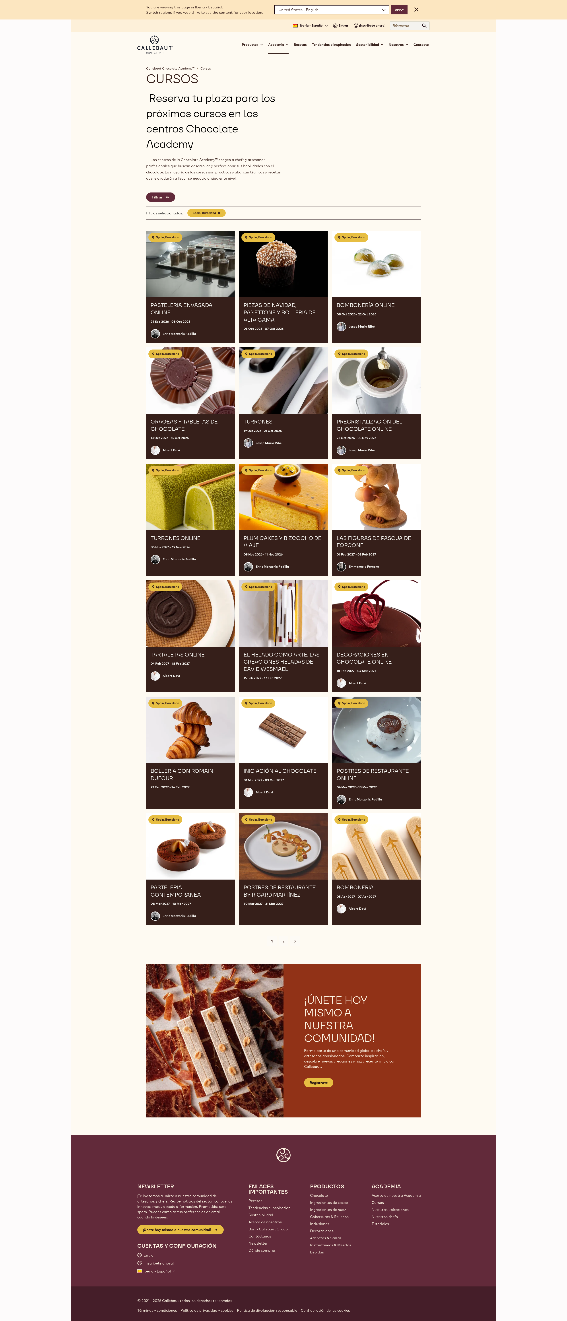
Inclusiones (319, 1224)
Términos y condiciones (157, 1310)
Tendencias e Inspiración (270, 1208)
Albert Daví (171, 450)
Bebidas (317, 1252)
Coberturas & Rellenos (329, 1216)
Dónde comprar (262, 1250)
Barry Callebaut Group (268, 1229)
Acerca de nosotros (265, 1222)
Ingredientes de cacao (329, 1202)
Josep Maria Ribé (362, 326)
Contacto (421, 45)
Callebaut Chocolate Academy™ (170, 68)
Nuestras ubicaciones (390, 1209)
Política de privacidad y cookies (207, 1310)
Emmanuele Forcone (364, 567)
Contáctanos (260, 1236)
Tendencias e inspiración (331, 45)
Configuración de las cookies (325, 1310)
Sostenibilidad (261, 1215)
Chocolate (319, 1195)
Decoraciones (322, 1231)
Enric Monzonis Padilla (179, 334)
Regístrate (319, 1082)
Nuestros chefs (385, 1216)
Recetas (300, 45)
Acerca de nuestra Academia (396, 1195)
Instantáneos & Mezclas (330, 1245)
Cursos (205, 68)
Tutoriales (380, 1224)
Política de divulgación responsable (267, 1310)
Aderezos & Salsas (326, 1238)
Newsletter (258, 1243)
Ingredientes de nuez (328, 1209)
